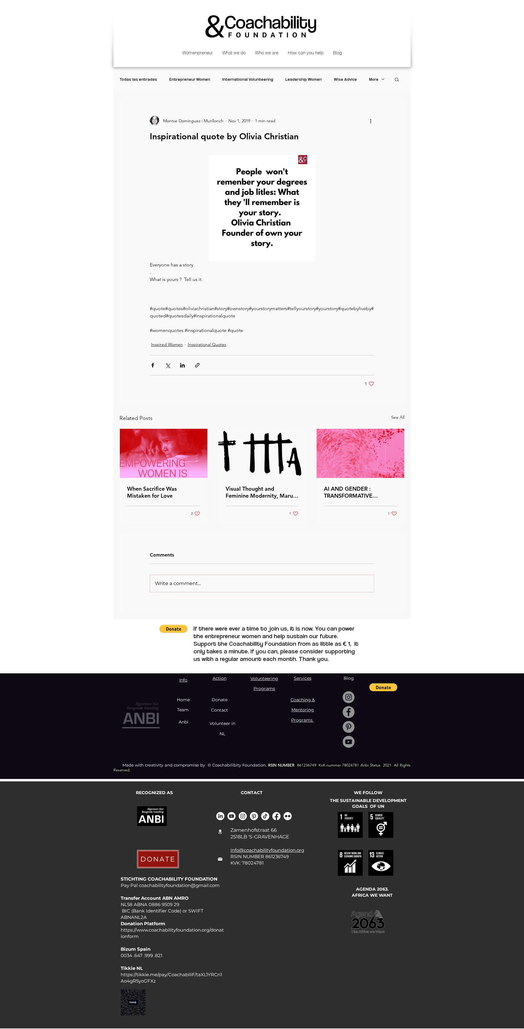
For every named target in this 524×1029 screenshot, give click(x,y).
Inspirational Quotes (207, 344)
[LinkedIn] (220, 816)
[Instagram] (348, 697)
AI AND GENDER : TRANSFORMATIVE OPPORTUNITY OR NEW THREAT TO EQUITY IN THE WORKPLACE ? (358, 492)
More (373, 79)
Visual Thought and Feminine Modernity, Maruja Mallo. (261, 492)
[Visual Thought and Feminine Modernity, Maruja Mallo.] (262, 453)
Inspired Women (167, 344)
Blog (349, 678)
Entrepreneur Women (189, 79)
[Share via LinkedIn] (182, 365)
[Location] (220, 831)
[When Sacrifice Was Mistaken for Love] (163, 453)
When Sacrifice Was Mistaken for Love (152, 492)
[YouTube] (348, 742)
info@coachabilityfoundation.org (267, 850)
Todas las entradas (138, 79)
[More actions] (370, 120)
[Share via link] (197, 365)
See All (398, 417)
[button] (397, 79)
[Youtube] (231, 816)
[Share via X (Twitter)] (167, 365)
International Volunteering (247, 79)
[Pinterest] (348, 727)
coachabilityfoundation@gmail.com (179, 885)
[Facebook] (348, 712)
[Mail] (220, 859)
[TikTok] (265, 816)
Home (183, 699)
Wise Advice (345, 79)
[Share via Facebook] (153, 365)
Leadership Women (303, 79)
